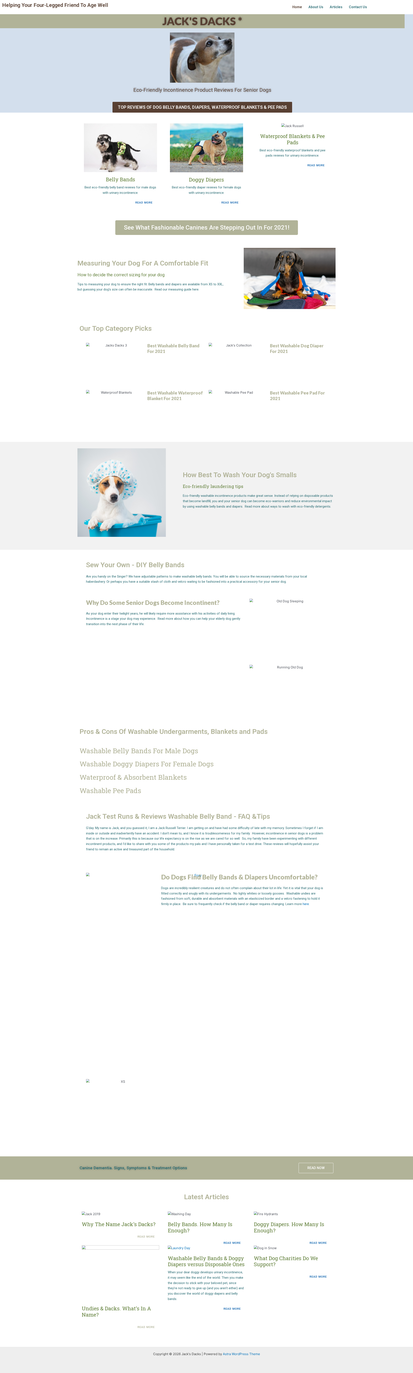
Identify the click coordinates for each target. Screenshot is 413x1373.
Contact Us (358, 7)
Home (297, 7)
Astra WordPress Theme (241, 1354)
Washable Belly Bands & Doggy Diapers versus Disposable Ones (206, 1261)
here (306, 904)
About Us (315, 7)
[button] (206, 227)
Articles (336, 7)
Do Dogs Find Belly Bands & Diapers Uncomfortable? (239, 877)
